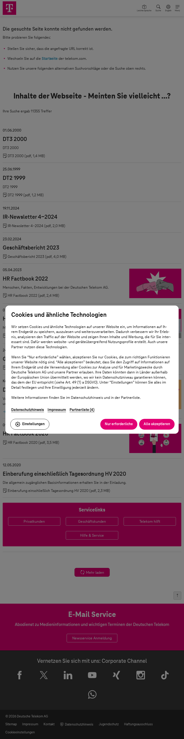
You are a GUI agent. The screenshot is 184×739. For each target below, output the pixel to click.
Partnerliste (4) (82, 409)
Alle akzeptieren (157, 424)
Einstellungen (33, 424)
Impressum (57, 409)
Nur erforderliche (119, 424)
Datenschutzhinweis (27, 409)
